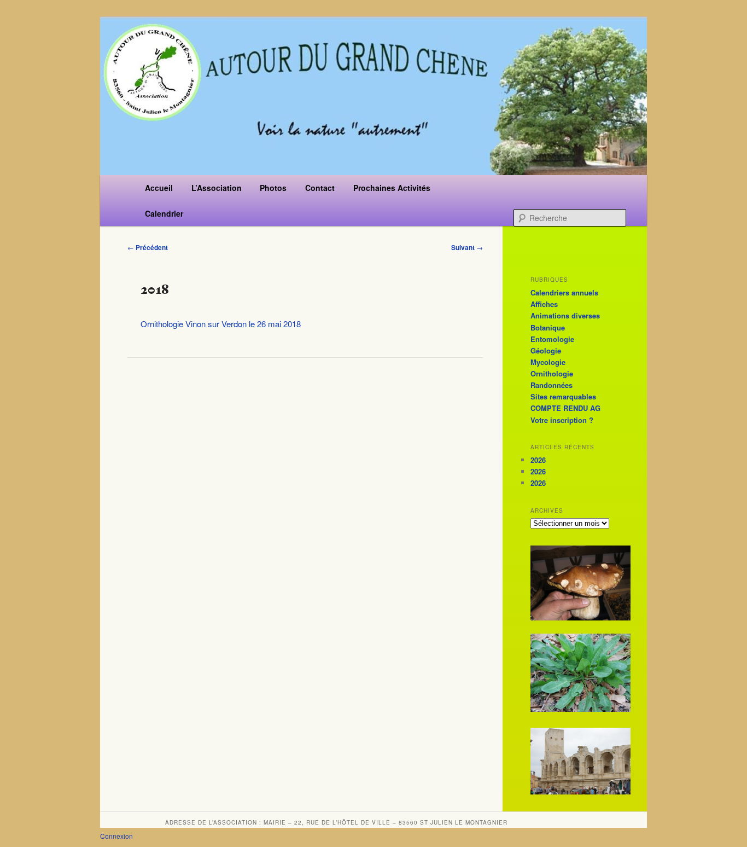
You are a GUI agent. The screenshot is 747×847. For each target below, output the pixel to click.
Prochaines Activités (391, 187)
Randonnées (551, 385)
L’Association (216, 187)
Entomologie (552, 339)
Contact (320, 187)
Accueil (159, 187)
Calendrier (164, 213)
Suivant (467, 247)
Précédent (147, 247)
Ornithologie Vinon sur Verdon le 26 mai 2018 (221, 323)
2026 (538, 460)
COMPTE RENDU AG (565, 408)
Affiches (544, 304)
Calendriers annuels (564, 292)
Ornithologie (551, 373)
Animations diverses (565, 315)
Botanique (547, 327)
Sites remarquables (563, 396)
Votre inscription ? (561, 420)
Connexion (116, 835)
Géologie (545, 350)
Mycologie (547, 362)
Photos (273, 187)
